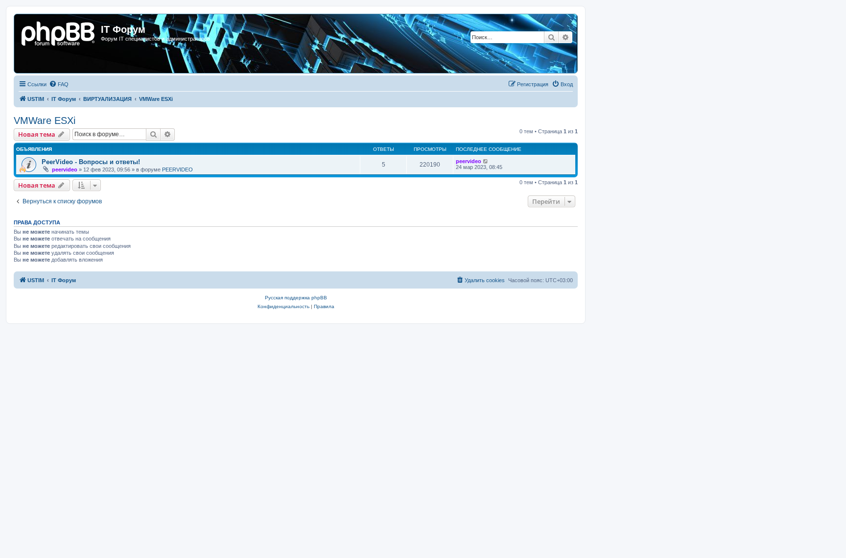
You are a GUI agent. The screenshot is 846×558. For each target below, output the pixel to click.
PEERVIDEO (177, 169)
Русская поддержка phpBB (296, 297)
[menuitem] (59, 84)
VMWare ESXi (44, 120)
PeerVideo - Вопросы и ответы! (91, 162)
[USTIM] (59, 32)
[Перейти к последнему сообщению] (486, 161)
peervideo (64, 169)
